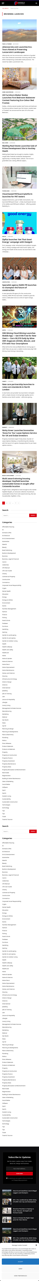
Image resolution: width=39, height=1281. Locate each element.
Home (12, 8)
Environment (6, 603)
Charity (4, 573)
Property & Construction (9, 755)
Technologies (6, 805)
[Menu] (3, 3)
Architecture (6, 535)
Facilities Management (9, 609)
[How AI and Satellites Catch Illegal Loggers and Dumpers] (6, 1193)
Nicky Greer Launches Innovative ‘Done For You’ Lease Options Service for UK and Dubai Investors (19, 433)
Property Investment (8, 761)
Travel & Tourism (7, 819)
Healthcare (5, 652)
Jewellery (5, 691)
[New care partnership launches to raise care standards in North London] (19, 368)
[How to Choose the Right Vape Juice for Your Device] (6, 1220)
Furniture (5, 626)
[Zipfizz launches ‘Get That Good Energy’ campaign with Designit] (19, 223)
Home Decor (6, 664)
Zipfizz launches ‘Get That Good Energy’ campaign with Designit (17, 240)
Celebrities (5, 565)
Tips (3, 811)
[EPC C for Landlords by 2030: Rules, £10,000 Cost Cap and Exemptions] (6, 1202)
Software (5, 787)
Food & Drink (6, 620)
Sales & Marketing (7, 781)
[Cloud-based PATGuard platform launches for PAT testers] (19, 177)
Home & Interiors (7, 661)
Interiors (5, 685)
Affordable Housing (8, 527)
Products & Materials (8, 749)
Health (4, 644)
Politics (4, 740)
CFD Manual (6, 568)
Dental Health (6, 591)
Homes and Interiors (8, 673)
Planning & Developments (10, 732)
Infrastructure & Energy (9, 679)
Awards (4, 544)
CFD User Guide (7, 571)
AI (3, 530)
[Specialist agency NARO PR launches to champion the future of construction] (19, 268)
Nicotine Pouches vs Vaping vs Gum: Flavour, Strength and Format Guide (23, 1211)
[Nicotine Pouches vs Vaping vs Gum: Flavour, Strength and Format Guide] (6, 1211)
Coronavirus (6, 582)
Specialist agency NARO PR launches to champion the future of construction (19, 287)
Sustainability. (6, 799)
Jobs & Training (7, 693)
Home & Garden (7, 658)
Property (4, 752)
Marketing (5, 714)
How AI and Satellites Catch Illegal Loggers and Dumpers (25, 1192)
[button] (36, 1245)
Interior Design (7, 682)
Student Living (6, 796)
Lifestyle (4, 702)
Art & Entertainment (8, 538)
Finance (4, 614)
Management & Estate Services (11, 708)
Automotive (5, 541)
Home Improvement (8, 667)
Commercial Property (8, 576)
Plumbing (5, 737)
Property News (6, 767)
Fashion (4, 612)
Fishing (4, 617)
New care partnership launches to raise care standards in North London (18, 387)
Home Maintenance (8, 670)
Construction (6, 579)
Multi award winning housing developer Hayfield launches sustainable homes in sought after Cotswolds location (18, 482)
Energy (4, 597)
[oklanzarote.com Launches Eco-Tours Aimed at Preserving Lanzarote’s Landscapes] (19, 30)
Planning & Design (8, 729)
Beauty (4, 547)
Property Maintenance (9, 764)
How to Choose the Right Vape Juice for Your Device (23, 1219)
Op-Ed (4, 726)
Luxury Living (6, 705)
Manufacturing (6, 711)
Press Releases (6, 743)
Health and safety (7, 650)
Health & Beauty (7, 647)
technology (5, 808)
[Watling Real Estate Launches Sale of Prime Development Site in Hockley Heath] (19, 129)
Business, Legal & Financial (10, 559)
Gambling (5, 629)
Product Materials (7, 746)
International (6, 688)
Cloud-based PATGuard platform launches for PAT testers (17, 195)
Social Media (6, 784)
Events (4, 606)
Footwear (5, 623)
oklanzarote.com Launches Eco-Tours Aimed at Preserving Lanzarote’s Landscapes (17, 49)
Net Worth (5, 720)
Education (5, 594)
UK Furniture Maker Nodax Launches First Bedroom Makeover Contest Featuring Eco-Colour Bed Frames (18, 99)
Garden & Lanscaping (8, 638)
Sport (4, 790)
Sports (4, 793)
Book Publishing (7, 550)
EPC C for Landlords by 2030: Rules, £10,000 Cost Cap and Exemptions (25, 1201)
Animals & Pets (6, 532)
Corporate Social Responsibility (11, 585)
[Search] (36, 3)
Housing (4, 676)
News (4, 723)
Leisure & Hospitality (8, 699)
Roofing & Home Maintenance (11, 778)
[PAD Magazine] (19, 3)
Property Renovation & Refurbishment (13, 770)
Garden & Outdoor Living (10, 641)
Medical (4, 717)
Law (3, 696)
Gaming (4, 632)
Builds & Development (9, 553)
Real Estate (5, 772)
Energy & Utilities (7, 600)
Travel (4, 816)
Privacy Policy (17, 1180)
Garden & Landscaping (9, 635)
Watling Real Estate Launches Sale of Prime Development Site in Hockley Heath (19, 148)
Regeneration (6, 775)
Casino (4, 562)
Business (5, 556)
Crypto (4, 588)
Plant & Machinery (7, 734)
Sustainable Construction (10, 802)
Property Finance (7, 758)
